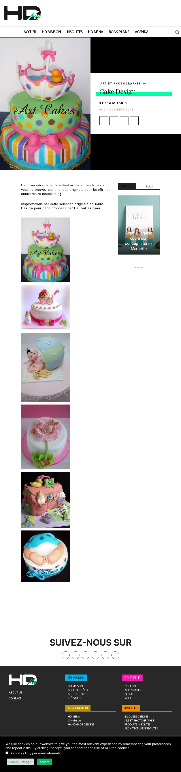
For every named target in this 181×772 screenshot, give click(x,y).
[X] (113, 120)
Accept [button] (44, 762)
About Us (16, 692)
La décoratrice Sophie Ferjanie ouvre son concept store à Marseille (139, 238)
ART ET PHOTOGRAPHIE (120, 83)
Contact (15, 698)
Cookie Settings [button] (20, 762)
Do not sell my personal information (36, 753)
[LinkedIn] (95, 655)
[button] (177, 32)
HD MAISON (76, 678)
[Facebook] (103, 120)
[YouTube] (105, 655)
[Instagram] (85, 655)
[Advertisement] (100, 12)
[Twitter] (115, 655)
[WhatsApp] (134, 120)
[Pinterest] (124, 120)
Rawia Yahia (115, 103)
